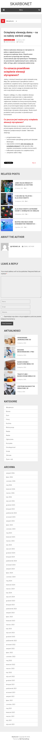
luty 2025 (9, 545)
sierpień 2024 (10, 569)
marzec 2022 (10, 668)
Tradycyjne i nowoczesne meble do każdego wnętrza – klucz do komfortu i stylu (26, 375)
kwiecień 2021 (10, 712)
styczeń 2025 (10, 549)
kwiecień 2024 (10, 585)
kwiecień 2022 (10, 664)
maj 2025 (9, 533)
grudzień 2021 (10, 680)
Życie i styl (9, 459)
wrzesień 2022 (10, 644)
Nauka (8, 431)
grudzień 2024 (10, 553)
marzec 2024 (10, 589)
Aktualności (7, 40)
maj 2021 (9, 708)
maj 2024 (9, 581)
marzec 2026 (10, 493)
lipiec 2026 (9, 477)
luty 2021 (9, 720)
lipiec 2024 (9, 573)
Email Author (29, 246)
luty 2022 (9, 672)
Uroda (8, 451)
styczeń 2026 (10, 501)
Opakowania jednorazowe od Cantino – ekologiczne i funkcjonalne (24, 339)
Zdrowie (8, 455)
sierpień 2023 (10, 613)
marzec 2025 (10, 541)
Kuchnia (8, 423)
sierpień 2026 (10, 473)
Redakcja (20, 42)
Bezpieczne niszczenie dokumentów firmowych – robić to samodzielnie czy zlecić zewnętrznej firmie (25, 223)
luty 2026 (9, 497)
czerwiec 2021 (10, 704)
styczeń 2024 (10, 597)
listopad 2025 (10, 509)
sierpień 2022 (10, 648)
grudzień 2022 (10, 636)
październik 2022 (11, 640)
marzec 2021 (10, 716)
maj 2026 (9, 485)
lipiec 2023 (9, 617)
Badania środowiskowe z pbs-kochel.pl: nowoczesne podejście (25, 351)
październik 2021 (11, 688)
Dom (13, 40)
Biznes (8, 411)
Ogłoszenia (9, 439)
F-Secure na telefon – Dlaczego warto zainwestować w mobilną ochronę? (25, 197)
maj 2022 (9, 660)
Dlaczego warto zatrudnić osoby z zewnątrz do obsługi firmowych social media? (27, 210)
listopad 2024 (10, 557)
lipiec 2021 (9, 700)
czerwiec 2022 (10, 656)
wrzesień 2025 (10, 517)
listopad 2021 (10, 684)
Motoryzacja (10, 427)
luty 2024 (9, 593)
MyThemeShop (24, 739)
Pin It (34, 163)
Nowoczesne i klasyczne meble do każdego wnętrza (25, 363)
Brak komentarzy (10, 42)
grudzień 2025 (10, 505)
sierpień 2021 (10, 696)
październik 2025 (11, 513)
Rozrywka (9, 443)
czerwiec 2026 (10, 481)
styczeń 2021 (10, 724)
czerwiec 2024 (10, 577)
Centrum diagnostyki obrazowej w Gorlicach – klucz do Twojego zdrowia (26, 387)
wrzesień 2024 (10, 565)
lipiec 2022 (9, 652)
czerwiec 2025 (10, 529)
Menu (21, 10)
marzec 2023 (10, 625)
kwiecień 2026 (10, 489)
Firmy (8, 419)
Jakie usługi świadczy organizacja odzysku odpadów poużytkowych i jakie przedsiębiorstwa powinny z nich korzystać (25, 184)
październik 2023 (11, 609)
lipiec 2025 (9, 525)
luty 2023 (9, 629)
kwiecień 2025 (10, 537)
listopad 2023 (10, 605)
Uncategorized (10, 447)
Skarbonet (21, 4)
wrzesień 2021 (10, 692)
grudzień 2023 (10, 601)
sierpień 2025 (10, 521)
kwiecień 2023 (10, 621)
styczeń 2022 (10, 676)
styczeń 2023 (10, 633)
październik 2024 (11, 561)
